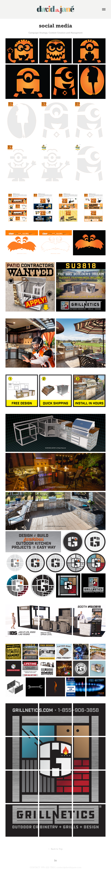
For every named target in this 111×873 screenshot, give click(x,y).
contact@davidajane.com (69, 867)
